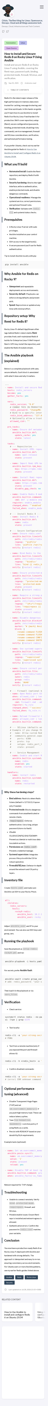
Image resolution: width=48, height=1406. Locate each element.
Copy (38, 265)
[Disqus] (23, 1362)
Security (9, 1282)
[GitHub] (3, 32)
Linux (23, 43)
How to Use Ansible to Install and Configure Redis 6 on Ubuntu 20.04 (22, 153)
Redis (19, 1277)
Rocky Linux (31, 1277)
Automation (11, 43)
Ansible (9, 1277)
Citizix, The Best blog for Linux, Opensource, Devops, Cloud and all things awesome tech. (22, 21)
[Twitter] (7, 32)
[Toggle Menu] (41, 6)
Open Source (11, 48)
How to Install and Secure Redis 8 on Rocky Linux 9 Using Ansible (23, 57)
